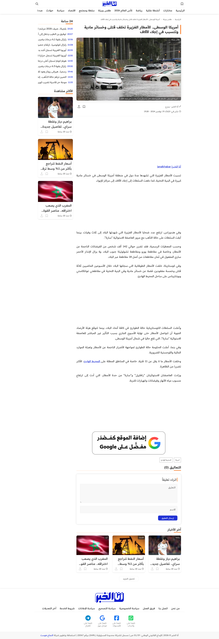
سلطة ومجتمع (87, 10)
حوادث (49, 10)
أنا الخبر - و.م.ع (172, 106)
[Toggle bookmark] (84, 106)
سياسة (60, 10)
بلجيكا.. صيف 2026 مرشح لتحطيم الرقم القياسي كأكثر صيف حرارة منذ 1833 (52, 28)
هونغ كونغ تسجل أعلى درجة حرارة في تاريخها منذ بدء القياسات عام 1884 (52, 60)
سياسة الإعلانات (86, 608)
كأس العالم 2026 (123, 10)
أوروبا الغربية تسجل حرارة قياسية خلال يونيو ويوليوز (52, 55)
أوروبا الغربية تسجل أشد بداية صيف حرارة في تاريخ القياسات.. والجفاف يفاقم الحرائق (52, 50)
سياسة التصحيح (107, 608)
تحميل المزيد (129, 578)
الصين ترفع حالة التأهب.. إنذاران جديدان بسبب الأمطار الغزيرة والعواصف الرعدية (52, 76)
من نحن (175, 608)
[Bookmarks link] (182, 3)
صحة (40, 10)
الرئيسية (180, 10)
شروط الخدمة (67, 608)
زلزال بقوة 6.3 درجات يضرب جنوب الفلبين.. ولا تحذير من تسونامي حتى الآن (52, 66)
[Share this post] (78, 106)
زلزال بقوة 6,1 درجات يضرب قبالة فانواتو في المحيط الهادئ (52, 39)
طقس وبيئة (104, 10)
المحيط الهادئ (92, 361)
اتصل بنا (163, 608)
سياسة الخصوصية (129, 608)
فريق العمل (149, 608)
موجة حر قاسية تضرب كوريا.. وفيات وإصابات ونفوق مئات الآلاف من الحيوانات (52, 82)
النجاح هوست (46, 635)
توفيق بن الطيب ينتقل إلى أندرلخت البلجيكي (52, 33)
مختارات (167, 10)
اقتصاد (71, 10)
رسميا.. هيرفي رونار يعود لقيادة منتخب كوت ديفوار (52, 71)
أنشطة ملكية (153, 10)
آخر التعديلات (49, 608)
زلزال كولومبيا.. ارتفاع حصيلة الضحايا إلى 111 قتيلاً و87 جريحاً (52, 44)
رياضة (139, 10)
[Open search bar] (36, 3)
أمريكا (177, 460)
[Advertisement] (128, 142)
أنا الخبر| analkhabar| (169, 166)
